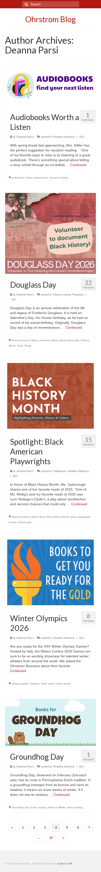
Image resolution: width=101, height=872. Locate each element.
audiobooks (18, 177)
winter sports (63, 683)
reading (42, 807)
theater (13, 522)
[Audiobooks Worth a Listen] (50, 85)
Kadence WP (64, 863)
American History (48, 340)
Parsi (20, 345)
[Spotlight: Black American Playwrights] (50, 396)
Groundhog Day (20, 807)
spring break (41, 177)
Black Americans (21, 516)
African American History (24, 340)
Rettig (28, 345)
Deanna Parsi (24, 136)
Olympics (35, 683)
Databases (59, 471)
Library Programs (73, 294)
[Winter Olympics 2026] (50, 572)
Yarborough (24, 522)
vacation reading (58, 177)
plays (73, 516)
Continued (78, 165)
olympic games (20, 683)
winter (51, 683)
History (57, 294)
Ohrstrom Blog (50, 19)
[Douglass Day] (50, 233)
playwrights (84, 516)
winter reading (75, 807)
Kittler (29, 177)
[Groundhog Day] (50, 722)
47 (51, 838)
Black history (67, 340)
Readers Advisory (64, 136)
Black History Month (58, 516)
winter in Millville (57, 807)
